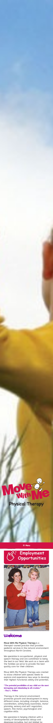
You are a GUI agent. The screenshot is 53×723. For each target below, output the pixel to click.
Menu (28, 545)
